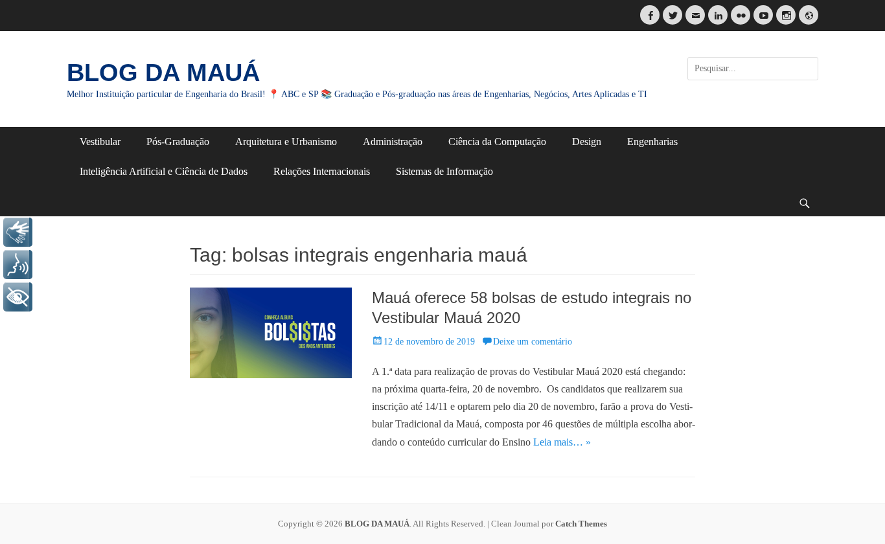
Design (586, 141)
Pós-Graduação (177, 141)
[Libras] (17, 232)
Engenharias (652, 141)
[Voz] (17, 264)
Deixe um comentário (532, 341)
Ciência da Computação (497, 141)
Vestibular (100, 141)
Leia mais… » (562, 442)
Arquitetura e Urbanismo (286, 141)
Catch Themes (581, 523)
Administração (392, 141)
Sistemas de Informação (444, 171)
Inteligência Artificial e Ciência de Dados (163, 171)
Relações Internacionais (321, 171)
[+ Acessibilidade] (17, 297)
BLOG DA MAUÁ (163, 72)
